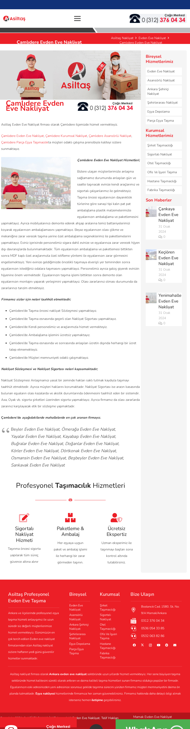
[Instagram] (150, 645)
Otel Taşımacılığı (159, 163)
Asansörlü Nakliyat (161, 80)
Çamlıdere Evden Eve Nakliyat (22, 136)
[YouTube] (158, 645)
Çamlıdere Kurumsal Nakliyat (66, 136)
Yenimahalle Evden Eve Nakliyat (169, 301)
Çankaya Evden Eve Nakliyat (168, 214)
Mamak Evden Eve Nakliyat (152, 717)
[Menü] (77, 18)
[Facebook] (134, 645)
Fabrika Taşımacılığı (161, 190)
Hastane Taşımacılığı (162, 181)
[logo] (14, 19)
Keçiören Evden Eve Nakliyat (168, 257)
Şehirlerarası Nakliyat (162, 102)
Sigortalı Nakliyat (159, 154)
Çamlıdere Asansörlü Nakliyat (110, 136)
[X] (142, 645)
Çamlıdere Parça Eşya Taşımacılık (24, 142)
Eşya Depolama (158, 111)
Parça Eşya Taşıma (160, 120)
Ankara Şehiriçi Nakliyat (158, 91)
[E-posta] (175, 645)
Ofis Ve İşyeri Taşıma (162, 172)
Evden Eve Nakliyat (161, 71)
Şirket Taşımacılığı (160, 145)
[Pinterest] (167, 645)
